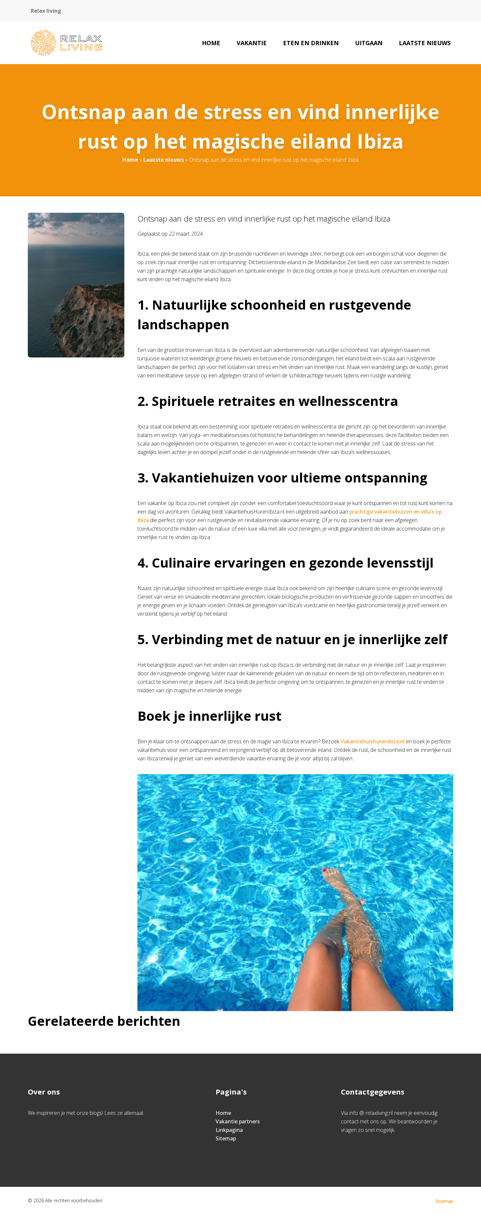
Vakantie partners (238, 1121)
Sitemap (226, 1138)
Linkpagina (229, 1129)
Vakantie (252, 43)
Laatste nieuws (425, 43)
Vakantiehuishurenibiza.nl (373, 741)
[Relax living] (66, 43)
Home (211, 43)
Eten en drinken (311, 43)
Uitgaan (369, 43)
